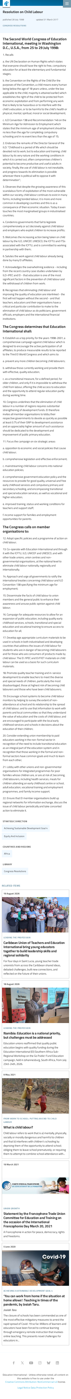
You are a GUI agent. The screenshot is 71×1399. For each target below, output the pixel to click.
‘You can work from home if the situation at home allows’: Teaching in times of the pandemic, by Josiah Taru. (35, 1293)
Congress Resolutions (14, 25)
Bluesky (48, 1363)
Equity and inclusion (14, 836)
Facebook (13, 1363)
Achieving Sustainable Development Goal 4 (26, 828)
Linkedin (57, 1363)
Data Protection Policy (42, 1387)
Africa (7, 853)
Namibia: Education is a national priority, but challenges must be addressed (35, 1024)
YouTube (31, 1363)
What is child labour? (35, 1114)
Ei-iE (5, 4)
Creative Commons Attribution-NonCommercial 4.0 (31, 1381)
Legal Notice (23, 1387)
